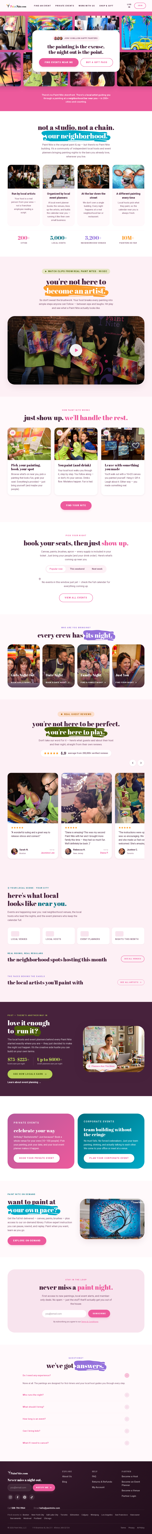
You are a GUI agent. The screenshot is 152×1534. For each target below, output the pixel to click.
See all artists (129, 982)
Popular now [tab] (56, 569)
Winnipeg (95, 1515)
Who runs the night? (33, 1395)
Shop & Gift (106, 6)
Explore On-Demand (27, 1240)
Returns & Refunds (102, 1481)
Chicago (47, 1518)
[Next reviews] (141, 763)
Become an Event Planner (131, 1483)
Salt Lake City (52, 1515)
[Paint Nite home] (16, 5)
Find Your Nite (76, 505)
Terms (123, 1528)
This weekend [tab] (77, 569)
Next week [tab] (97, 569)
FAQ (94, 1476)
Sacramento (15, 1518)
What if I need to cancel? (36, 1443)
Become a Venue (131, 1490)
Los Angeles (107, 1515)
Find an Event (42, 6)
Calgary (84, 1515)
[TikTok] (32, 1497)
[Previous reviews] (132, 763)
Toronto (64, 1515)
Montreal (27, 1518)
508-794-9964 (18, 1508)
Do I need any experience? (37, 1375)
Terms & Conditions (89, 1322)
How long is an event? (34, 1419)
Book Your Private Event (36, 1158)
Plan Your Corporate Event (109, 1158)
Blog (64, 1481)
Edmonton (74, 1515)
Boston (26, 1515)
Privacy (131, 1528)
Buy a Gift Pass (96, 62)
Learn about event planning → (24, 1082)
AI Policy (140, 1528)
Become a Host (130, 1476)
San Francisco (121, 1515)
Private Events (64, 6)
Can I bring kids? (31, 1431)
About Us (67, 1476)
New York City (37, 1515)
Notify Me (42, 1487)
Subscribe (99, 1313)
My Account (98, 1487)
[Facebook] (17, 1497)
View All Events (76, 597)
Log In (129, 5)
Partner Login (129, 1496)
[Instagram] (10, 1497)
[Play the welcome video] (76, 350)
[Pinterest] (24, 1497)
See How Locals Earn (28, 1074)
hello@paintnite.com (49, 1508)
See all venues (132, 959)
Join (140, 6)
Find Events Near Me (59, 62)
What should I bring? (33, 1407)
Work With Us (87, 6)
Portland (37, 1518)
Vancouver (135, 1515)
